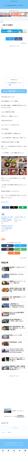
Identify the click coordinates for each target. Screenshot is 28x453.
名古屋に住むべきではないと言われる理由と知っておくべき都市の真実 (7, 227)
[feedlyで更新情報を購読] (20, 249)
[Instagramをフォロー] (7, 249)
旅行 (4, 239)
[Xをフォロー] (20, 245)
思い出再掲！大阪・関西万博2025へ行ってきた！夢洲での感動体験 (7, 218)
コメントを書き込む (14, 427)
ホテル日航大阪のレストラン (14, 82)
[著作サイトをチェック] (7, 245)
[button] (25, 287)
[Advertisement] (14, 61)
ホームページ (4, 202)
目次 (12, 79)
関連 (10, 84)
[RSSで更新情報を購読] (14, 253)
